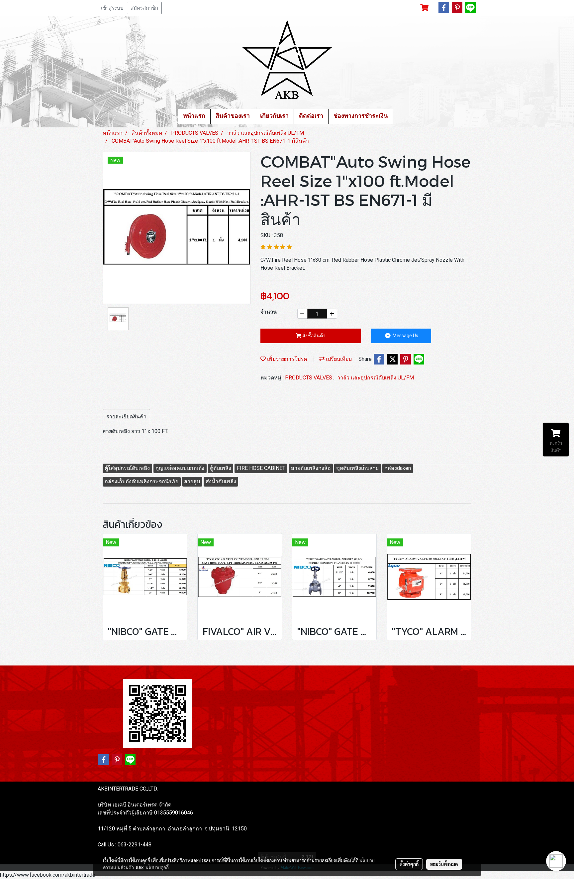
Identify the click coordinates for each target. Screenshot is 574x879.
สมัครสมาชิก (144, 8)
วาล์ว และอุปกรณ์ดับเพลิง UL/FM (375, 377)
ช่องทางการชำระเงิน (361, 116)
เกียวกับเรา (274, 116)
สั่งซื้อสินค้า (313, 335)
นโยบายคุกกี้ (157, 867)
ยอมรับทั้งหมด (444, 864)
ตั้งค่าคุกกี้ (409, 864)
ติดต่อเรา (311, 116)
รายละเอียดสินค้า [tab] (126, 416)
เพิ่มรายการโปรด (286, 359)
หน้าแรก (194, 116)
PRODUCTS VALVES (309, 377)
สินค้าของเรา (233, 116)
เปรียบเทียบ (338, 359)
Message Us (405, 335)
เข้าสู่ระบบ (112, 8)
